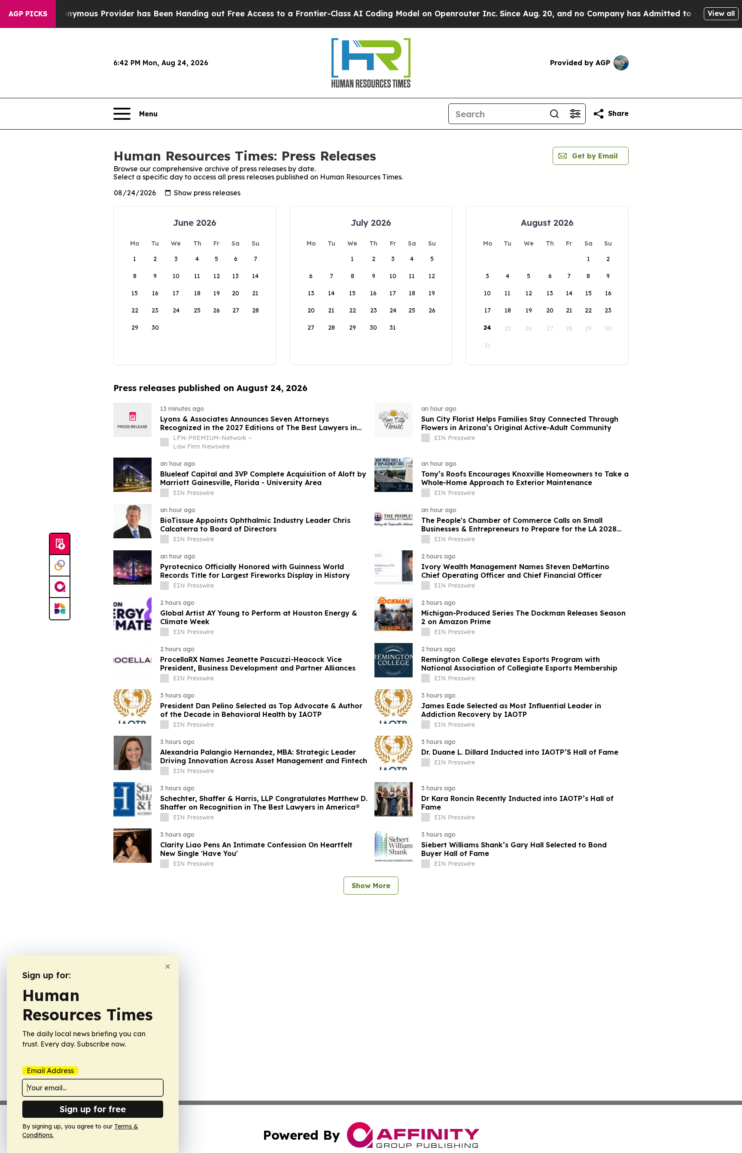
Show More (371, 885)
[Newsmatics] (60, 608)
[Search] (554, 114)
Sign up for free (93, 1109)
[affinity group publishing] (60, 587)
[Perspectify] (60, 565)
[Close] (168, 966)
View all (721, 13)
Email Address (50, 1070)
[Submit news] (60, 544)
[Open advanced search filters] (575, 114)
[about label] (164, 442)
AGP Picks (28, 13)
